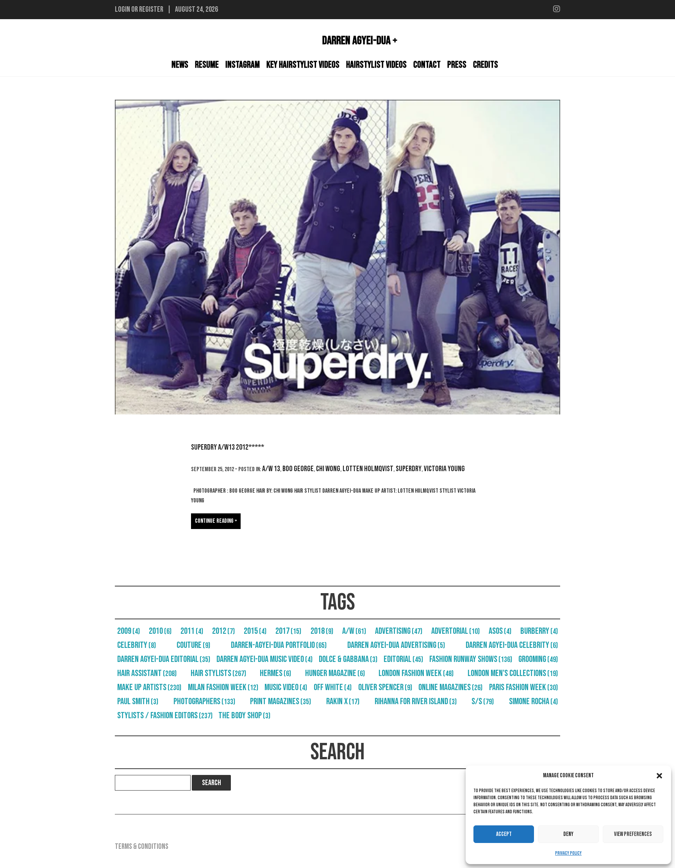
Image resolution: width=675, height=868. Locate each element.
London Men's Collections (513, 673)
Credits (485, 64)
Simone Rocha (533, 701)
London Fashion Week (416, 673)
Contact (427, 64)
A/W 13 (271, 468)
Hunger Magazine (335, 673)
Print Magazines (280, 701)
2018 (322, 631)
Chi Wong (328, 468)
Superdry (408, 468)
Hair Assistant (147, 673)
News (179, 64)
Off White (333, 687)
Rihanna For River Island (416, 701)
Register (151, 9)
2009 (128, 631)
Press (456, 64)
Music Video (285, 687)
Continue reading (214, 521)
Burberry (539, 631)
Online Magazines (450, 687)
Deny (568, 834)
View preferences (633, 834)
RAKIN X (342, 701)
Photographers (204, 701)
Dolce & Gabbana (348, 659)
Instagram (242, 64)
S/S (482, 701)
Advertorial (455, 631)
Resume (207, 64)
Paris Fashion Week (523, 687)
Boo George (298, 468)
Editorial (403, 659)
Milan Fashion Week (223, 687)
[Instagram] (556, 9)
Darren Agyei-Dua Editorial (163, 659)
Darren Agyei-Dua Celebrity (512, 645)
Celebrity (136, 645)
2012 (223, 631)
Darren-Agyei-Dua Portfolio (279, 645)
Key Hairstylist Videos (302, 64)
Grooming (538, 659)
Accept (504, 834)
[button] (659, 776)
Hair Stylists (218, 673)
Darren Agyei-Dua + (359, 41)
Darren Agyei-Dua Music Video (264, 659)
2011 (191, 631)
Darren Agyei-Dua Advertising (396, 645)
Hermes (275, 673)
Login (122, 9)
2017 (288, 631)
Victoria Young (444, 468)
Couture (193, 645)
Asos (500, 631)
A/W (354, 631)
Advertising (398, 631)
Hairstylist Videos (376, 64)
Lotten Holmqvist (368, 468)
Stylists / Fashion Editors (164, 715)
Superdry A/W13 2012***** (227, 447)
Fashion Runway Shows (470, 659)
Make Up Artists (149, 687)
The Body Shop (244, 715)
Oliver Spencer (385, 687)
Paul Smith (137, 701)
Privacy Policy (568, 853)
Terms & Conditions (141, 846)
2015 (255, 631)
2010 (160, 631)
